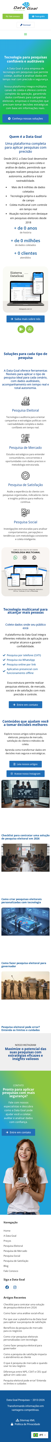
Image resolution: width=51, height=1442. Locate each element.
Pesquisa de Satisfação (25, 484)
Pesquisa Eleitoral (25, 410)
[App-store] (30, 329)
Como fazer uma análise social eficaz (24, 1313)
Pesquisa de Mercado (25, 447)
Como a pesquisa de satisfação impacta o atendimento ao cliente (25, 1356)
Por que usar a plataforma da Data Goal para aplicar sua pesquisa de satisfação (25, 1320)
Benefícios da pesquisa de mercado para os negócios (23, 1329)
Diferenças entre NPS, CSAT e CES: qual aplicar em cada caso (25, 1373)
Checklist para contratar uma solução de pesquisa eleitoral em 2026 (25, 837)
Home (7, 1230)
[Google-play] (21, 329)
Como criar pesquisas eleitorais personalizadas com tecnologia (21, 900)
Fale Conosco (11, 1271)
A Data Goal (10, 1235)
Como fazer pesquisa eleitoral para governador (23, 964)
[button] (25, 34)
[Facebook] (7, 1287)
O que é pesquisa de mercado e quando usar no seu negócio (25, 1364)
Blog (6, 1266)
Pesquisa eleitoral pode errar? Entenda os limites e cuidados (20, 1028)
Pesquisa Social (25, 522)
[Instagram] (14, 1287)
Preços (7, 1240)
